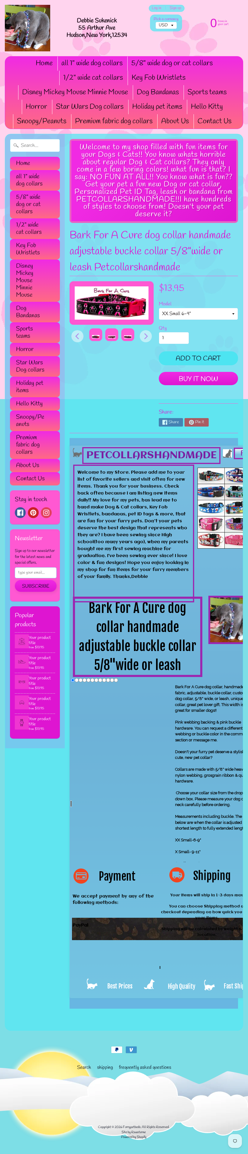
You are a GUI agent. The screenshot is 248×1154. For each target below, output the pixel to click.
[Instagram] (46, 512)
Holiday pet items (157, 107)
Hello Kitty (207, 107)
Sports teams (207, 92)
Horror (36, 107)
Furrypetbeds (132, 1127)
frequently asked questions (145, 1067)
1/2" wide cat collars (93, 78)
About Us (175, 121)
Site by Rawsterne (134, 1132)
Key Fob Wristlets (158, 78)
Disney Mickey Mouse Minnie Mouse (75, 92)
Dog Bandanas (158, 92)
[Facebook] (20, 512)
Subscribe (35, 586)
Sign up (175, 8)
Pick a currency (166, 19)
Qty (163, 328)
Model (165, 304)
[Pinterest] (33, 512)
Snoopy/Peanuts (41, 121)
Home (44, 63)
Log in (156, 8)
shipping (105, 1067)
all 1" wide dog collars (91, 63)
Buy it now (198, 379)
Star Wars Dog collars (89, 107)
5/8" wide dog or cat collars (172, 63)
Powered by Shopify (133, 1137)
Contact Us (214, 121)
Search (84, 1067)
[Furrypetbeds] (27, 28)
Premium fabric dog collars (113, 121)
